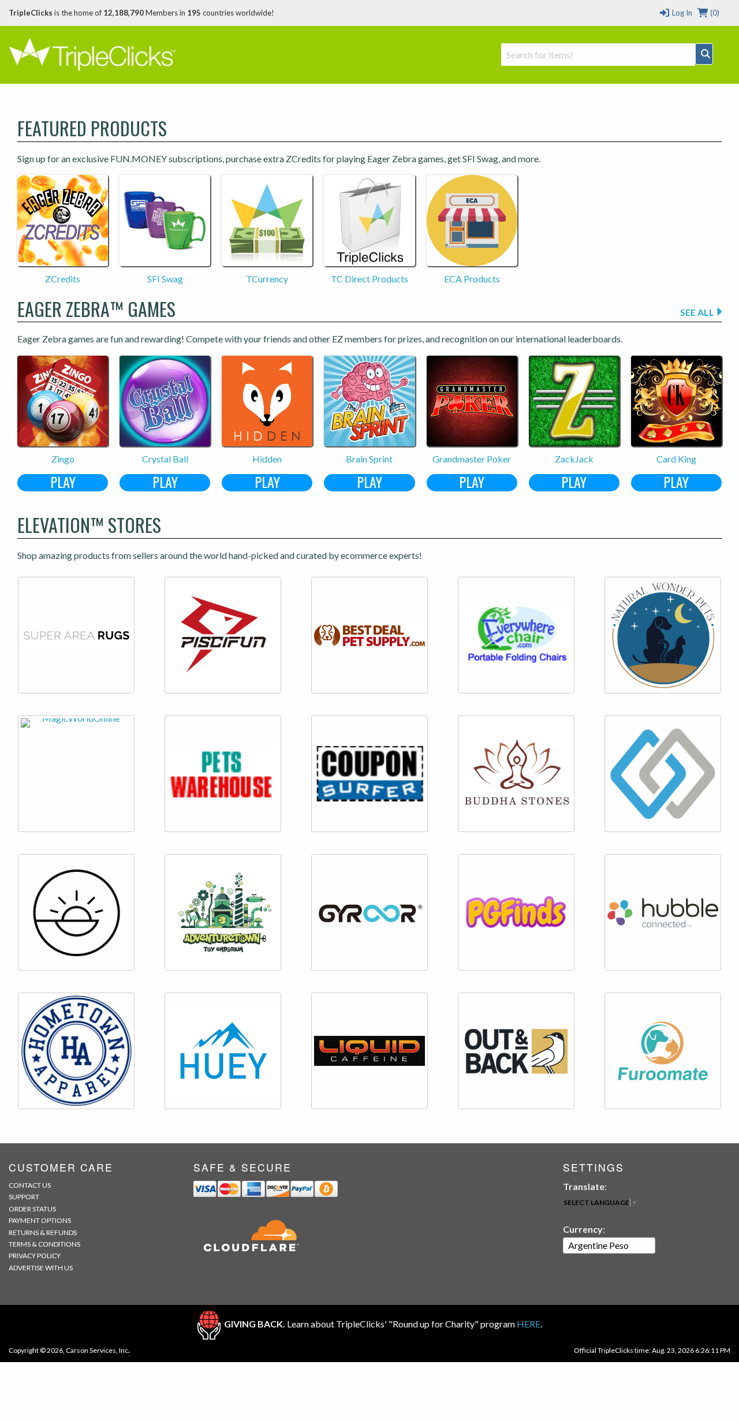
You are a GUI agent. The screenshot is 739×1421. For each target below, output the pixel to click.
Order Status (32, 1208)
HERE (528, 1323)
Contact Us (30, 1185)
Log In (681, 12)
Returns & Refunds (43, 1232)
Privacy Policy (35, 1255)
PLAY (63, 482)
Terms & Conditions (44, 1244)
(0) (713, 12)
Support (24, 1196)
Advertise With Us (41, 1267)
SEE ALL (698, 312)
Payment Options (40, 1220)
